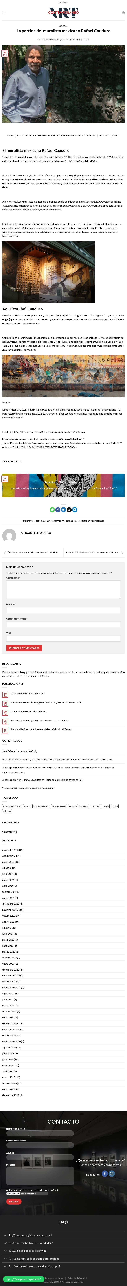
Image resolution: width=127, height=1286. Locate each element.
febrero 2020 (9, 1083)
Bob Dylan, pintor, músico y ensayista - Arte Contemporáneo (34, 759)
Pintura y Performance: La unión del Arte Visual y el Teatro (41, 729)
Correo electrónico (16, 618)
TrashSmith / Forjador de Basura (27, 693)
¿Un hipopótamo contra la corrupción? (34, 787)
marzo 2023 (8, 951)
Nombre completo (15, 1128)
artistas (83, 521)
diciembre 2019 (10, 1095)
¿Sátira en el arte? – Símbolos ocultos (21, 779)
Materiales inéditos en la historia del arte (90, 759)
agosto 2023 (9, 921)
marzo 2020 (8, 1077)
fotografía (84, 806)
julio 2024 (7, 867)
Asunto (10, 1152)
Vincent (6, 787)
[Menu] (4, 13)
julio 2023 (7, 927)
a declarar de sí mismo (30, 205)
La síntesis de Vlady (27, 751)
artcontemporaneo (78, 40)
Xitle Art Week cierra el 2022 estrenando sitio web (93, 552)
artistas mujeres (59, 806)
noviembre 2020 (11, 1029)
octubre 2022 (9, 981)
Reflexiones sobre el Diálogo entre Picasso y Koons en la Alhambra (45, 702)
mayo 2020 (8, 1065)
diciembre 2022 (10, 969)
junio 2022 (7, 999)
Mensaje (10, 1164)
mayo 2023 (8, 939)
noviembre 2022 (11, 975)
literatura (95, 806)
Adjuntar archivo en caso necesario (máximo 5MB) (32, 1190)
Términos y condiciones (51, 1278)
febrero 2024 (9, 891)
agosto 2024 (9, 861)
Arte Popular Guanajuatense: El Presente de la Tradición (39, 720)
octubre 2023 (9, 915)
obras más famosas (24, 156)
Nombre (11, 604)
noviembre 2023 (11, 909)
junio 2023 (7, 933)
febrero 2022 (9, 1011)
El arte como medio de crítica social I (64, 779)
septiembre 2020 (11, 1041)
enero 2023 (8, 963)
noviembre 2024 (11, 849)
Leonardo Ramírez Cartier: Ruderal (28, 711)
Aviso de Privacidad (77, 1278)
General (63, 26)
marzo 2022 (8, 1005)
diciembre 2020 (10, 1023)
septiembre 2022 (11, 987)
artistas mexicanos (96, 521)
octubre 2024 (9, 855)
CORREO (63, 2)
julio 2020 (7, 1053)
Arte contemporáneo (71, 521)
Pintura (115, 806)
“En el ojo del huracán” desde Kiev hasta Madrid (32, 552)
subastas (7, 811)
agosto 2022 (9, 993)
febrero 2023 (9, 957)
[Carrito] (123, 12)
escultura (73, 806)
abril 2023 (7, 945)
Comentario (13, 577)
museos (105, 806)
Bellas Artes (8, 341)
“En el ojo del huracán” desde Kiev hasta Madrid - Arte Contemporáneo (39, 767)
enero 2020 (8, 1089)
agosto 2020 (9, 1047)
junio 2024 (7, 873)
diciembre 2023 (10, 903)
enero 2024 (8, 897)
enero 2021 (8, 1017)
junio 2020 (7, 1059)
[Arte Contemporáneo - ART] (63, 12)
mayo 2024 (8, 879)
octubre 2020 (9, 1035)
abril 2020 (7, 1071)
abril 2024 (7, 885)
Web (8, 633)
